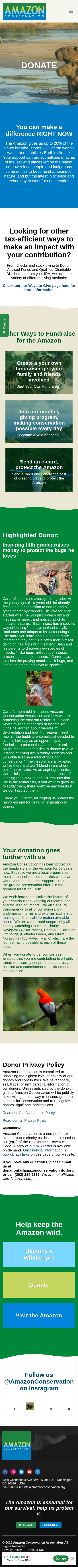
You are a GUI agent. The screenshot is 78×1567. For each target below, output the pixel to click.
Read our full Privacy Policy (25, 1120)
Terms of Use (35, 1550)
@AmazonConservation (39, 1381)
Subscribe (50, 1524)
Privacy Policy (12, 1550)
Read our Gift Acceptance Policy (29, 1113)
